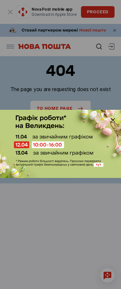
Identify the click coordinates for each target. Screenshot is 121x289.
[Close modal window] (113, 120)
